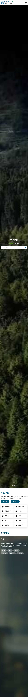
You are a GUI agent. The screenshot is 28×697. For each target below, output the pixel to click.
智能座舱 (12, 553)
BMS (10, 550)
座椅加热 (4, 553)
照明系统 (20, 553)
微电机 (3, 550)
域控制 (16, 550)
